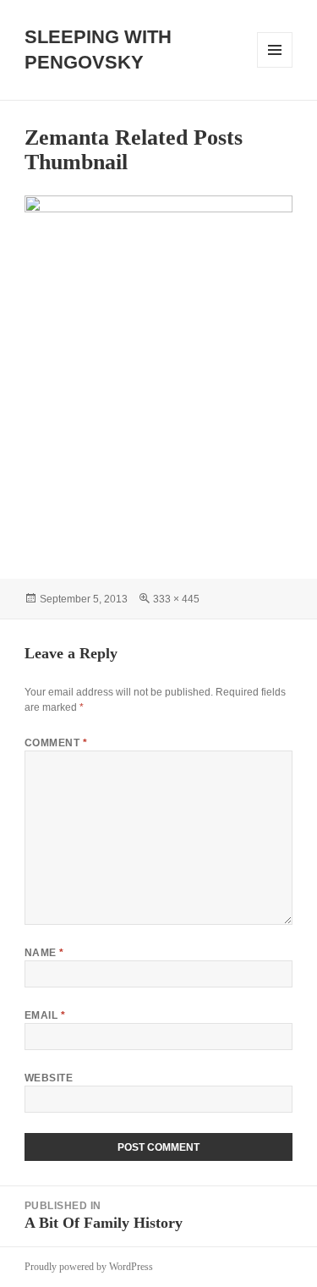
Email (45, 1015)
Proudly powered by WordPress (89, 1267)
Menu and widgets (275, 67)
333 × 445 (176, 599)
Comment (56, 743)
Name (44, 953)
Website (49, 1078)
